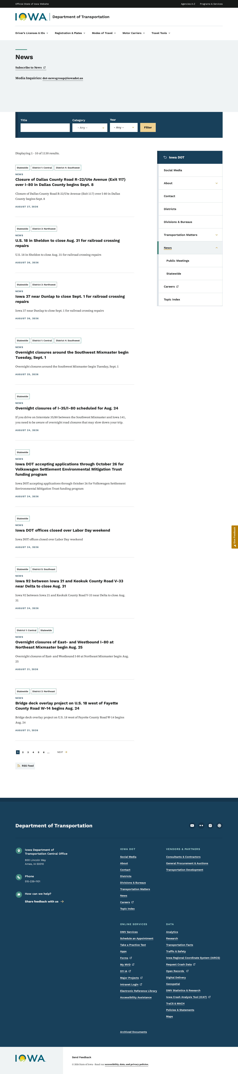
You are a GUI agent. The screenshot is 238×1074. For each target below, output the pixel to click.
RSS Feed (28, 765)
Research (172, 938)
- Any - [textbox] (82, 127)
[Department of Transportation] (31, 17)
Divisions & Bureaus (133, 882)
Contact (125, 869)
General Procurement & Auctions (187, 863)
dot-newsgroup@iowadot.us (63, 78)
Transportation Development (184, 869)
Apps (123, 951)
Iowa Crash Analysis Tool (186, 997)
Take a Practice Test (133, 944)
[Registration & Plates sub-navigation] (84, 33)
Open (175, 971)
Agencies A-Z (188, 4)
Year (113, 119)
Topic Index (127, 908)
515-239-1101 (32, 881)
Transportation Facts (179, 944)
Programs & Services (211, 4)
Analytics (172, 931)
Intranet (129, 984)
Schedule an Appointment (136, 938)
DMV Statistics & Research (183, 990)
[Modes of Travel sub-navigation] (115, 33)
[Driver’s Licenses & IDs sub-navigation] (47, 33)
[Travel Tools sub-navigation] (169, 33)
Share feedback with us (41, 901)
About (124, 863)
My (125, 964)
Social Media (128, 856)
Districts (125, 876)
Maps (169, 1016)
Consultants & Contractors (183, 856)
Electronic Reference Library (138, 990)
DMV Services (129, 931)
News (123, 895)
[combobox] (89, 127)
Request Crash (179, 964)
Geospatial (173, 983)
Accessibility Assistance (136, 997)
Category (78, 120)
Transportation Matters (135, 889)
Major (129, 977)
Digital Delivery (176, 977)
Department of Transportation (80, 17)
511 (123, 971)
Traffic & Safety (176, 951)
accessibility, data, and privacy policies (126, 1064)
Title (24, 120)
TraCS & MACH (175, 1003)
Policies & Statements (180, 1009)
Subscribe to (28, 67)
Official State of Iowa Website (32, 4)
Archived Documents (133, 1031)
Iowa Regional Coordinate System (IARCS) (193, 957)
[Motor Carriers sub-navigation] (144, 33)
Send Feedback (81, 1057)
